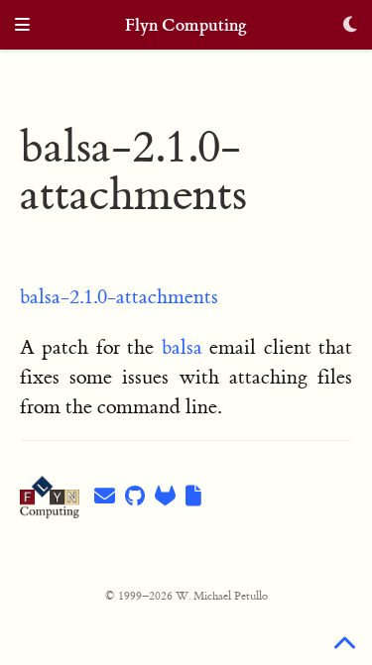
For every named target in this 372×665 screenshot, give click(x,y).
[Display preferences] (350, 26)
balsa (182, 347)
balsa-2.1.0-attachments (119, 296)
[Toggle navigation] (22, 26)
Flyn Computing (186, 25)
